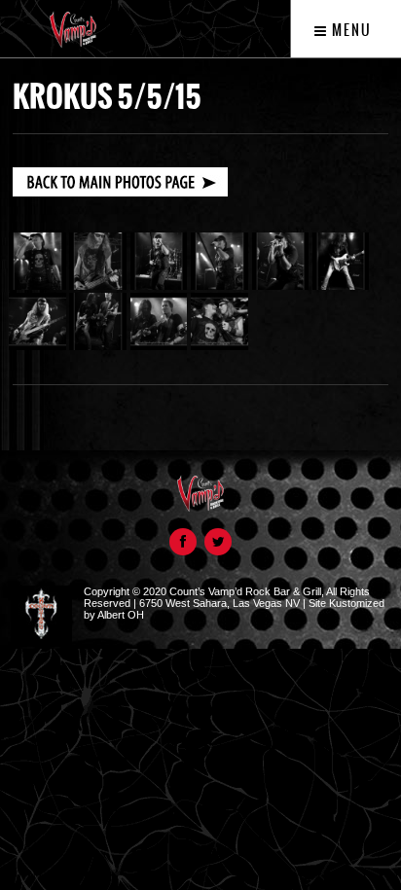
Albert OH (120, 615)
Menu (350, 30)
